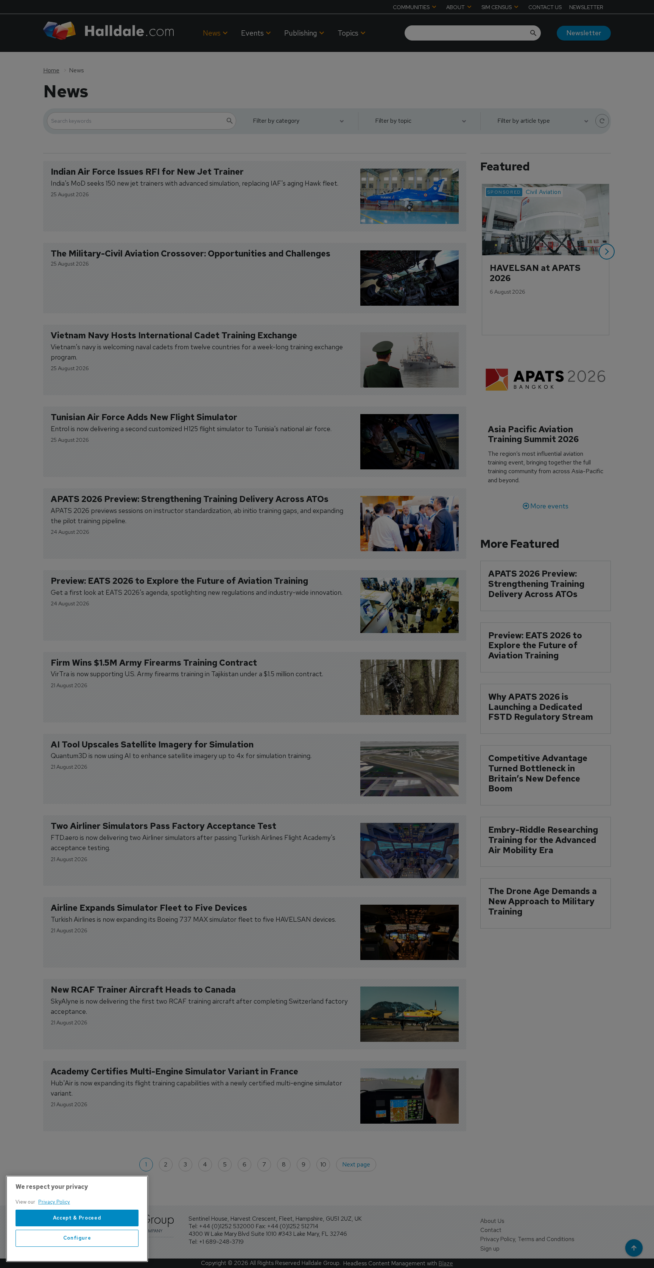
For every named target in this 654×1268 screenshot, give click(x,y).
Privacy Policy (54, 1202)
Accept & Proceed (77, 1218)
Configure (77, 1238)
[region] (77, 1219)
